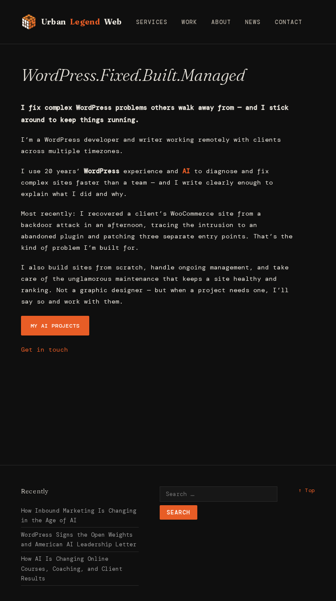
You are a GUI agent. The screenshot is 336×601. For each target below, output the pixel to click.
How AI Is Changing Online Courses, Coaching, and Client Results (71, 568)
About (221, 22)
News (253, 22)
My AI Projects (55, 325)
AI (186, 171)
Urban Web (81, 21)
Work (189, 22)
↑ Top (306, 490)
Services (152, 22)
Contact (288, 22)
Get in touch (44, 349)
